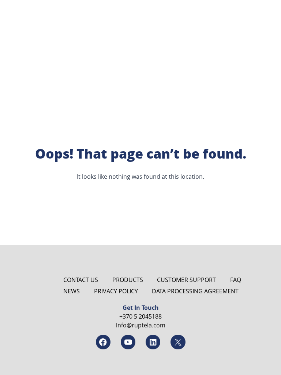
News (71, 291)
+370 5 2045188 (140, 316)
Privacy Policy (116, 291)
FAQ (235, 280)
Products (127, 280)
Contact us (80, 280)
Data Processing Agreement (195, 291)
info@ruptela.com (140, 325)
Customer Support (186, 280)
